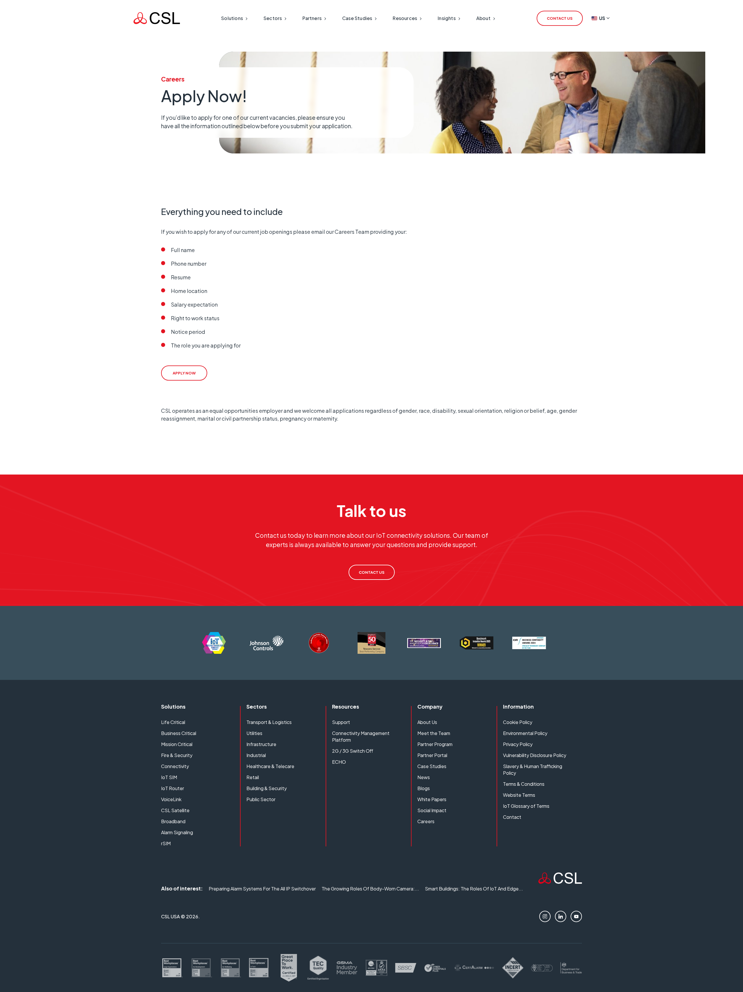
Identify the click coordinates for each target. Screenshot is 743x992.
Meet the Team (433, 733)
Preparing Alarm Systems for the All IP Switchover (262, 889)
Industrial (256, 755)
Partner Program (434, 744)
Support (341, 722)
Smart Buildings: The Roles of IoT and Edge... (474, 889)
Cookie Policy (517, 722)
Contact (512, 817)
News (423, 777)
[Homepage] (157, 18)
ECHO (339, 762)
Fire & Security (176, 755)
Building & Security (266, 788)
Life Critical (173, 722)
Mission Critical (176, 744)
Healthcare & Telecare (270, 766)
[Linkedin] (560, 916)
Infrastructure (261, 744)
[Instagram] (545, 916)
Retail (252, 777)
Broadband (173, 821)
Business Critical (178, 733)
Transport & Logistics (269, 722)
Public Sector (260, 799)
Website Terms (519, 795)
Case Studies (431, 766)
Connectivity (175, 766)
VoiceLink (171, 799)
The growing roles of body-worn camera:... (370, 889)
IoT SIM (169, 777)
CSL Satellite (175, 810)
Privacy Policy (518, 744)
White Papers (431, 799)
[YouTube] (576, 916)
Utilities (254, 733)
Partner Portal (432, 755)
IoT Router (172, 788)
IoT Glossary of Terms (526, 806)
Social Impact (431, 810)
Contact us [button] (560, 18)
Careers (425, 821)
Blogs (423, 788)
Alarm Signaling (177, 832)
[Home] (560, 881)
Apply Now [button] (184, 373)
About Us (427, 722)
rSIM (166, 843)
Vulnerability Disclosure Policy (534, 755)
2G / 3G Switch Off (352, 751)
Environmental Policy (525, 733)
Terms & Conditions (523, 784)
